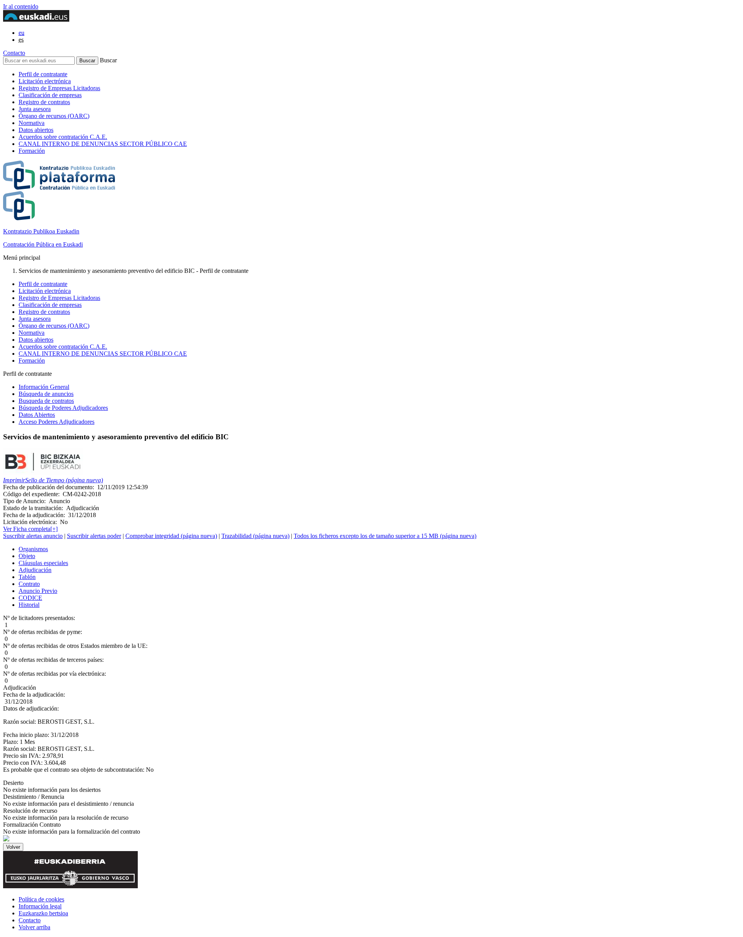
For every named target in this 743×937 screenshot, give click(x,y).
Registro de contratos (44, 102)
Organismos (33, 549)
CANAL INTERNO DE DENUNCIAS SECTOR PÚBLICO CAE (103, 143)
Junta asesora (35, 109)
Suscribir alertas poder (94, 536)
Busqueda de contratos (46, 400)
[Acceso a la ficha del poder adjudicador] (43, 473)
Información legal (40, 906)
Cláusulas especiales (43, 563)
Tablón (27, 577)
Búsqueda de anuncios (46, 394)
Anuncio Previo (38, 591)
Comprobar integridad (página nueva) (171, 536)
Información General (44, 387)
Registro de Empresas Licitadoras (59, 88)
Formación (32, 150)
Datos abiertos (36, 130)
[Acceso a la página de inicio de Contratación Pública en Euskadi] (6, 839)
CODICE (30, 597)
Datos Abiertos (37, 414)
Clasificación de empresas (50, 95)
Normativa (32, 123)
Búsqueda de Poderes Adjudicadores (63, 407)
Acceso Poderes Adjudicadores (56, 421)
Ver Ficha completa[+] (30, 529)
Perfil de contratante (43, 74)
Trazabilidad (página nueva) (255, 536)
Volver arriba (34, 927)
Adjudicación (35, 570)
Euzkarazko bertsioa (43, 913)
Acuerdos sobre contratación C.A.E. (63, 137)
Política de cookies (41, 899)
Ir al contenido (20, 6)
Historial (29, 604)
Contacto (14, 53)
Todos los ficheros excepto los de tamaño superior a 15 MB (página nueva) (385, 536)
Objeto (27, 556)
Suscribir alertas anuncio (33, 536)
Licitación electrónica (45, 81)
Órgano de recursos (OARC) (54, 116)
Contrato (29, 584)
